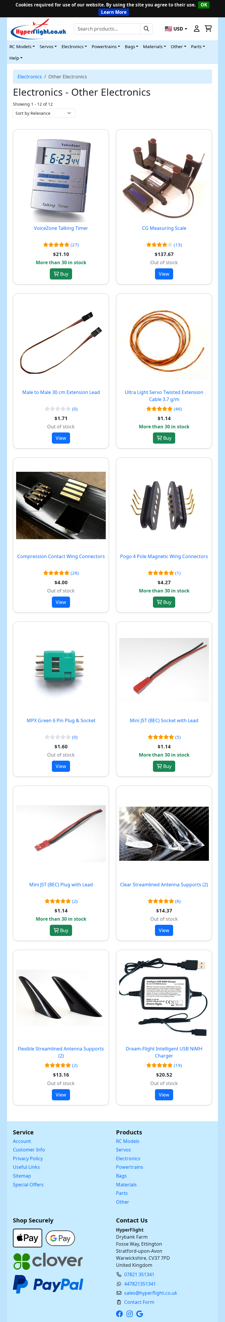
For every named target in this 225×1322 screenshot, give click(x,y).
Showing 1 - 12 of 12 (33, 104)
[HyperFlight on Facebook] (120, 1314)
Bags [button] (130, 46)
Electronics (30, 76)
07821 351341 (139, 1274)
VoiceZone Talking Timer (61, 228)
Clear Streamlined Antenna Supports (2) (164, 884)
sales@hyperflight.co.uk (150, 1293)
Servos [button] (46, 46)
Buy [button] (63, 274)
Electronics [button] (72, 46)
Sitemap (22, 1176)
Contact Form (139, 1302)
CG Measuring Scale (164, 228)
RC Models (127, 1141)
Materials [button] (153, 46)
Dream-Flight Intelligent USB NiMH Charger (164, 1052)
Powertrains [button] (104, 46)
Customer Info (29, 1149)
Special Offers (28, 1184)
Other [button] (177, 46)
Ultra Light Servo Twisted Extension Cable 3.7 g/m (164, 396)
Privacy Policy (28, 1158)
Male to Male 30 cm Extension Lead (61, 392)
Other (122, 1202)
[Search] (146, 28)
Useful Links (26, 1167)
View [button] (164, 274)
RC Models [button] (20, 46)
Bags (121, 1176)
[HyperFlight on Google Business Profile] (140, 1314)
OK (204, 5)
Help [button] (14, 58)
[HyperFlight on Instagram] (131, 1314)
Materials (126, 1184)
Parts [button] (196, 46)
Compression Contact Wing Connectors (61, 556)
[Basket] (208, 29)
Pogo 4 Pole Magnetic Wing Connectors (164, 556)
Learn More (114, 12)
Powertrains (129, 1167)
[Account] (197, 29)
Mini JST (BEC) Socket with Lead (164, 720)
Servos (123, 1149)
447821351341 (140, 1284)
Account (22, 1141)
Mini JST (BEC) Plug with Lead (61, 884)
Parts (122, 1193)
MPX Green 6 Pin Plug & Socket (61, 720)
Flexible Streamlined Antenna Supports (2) (61, 1052)
